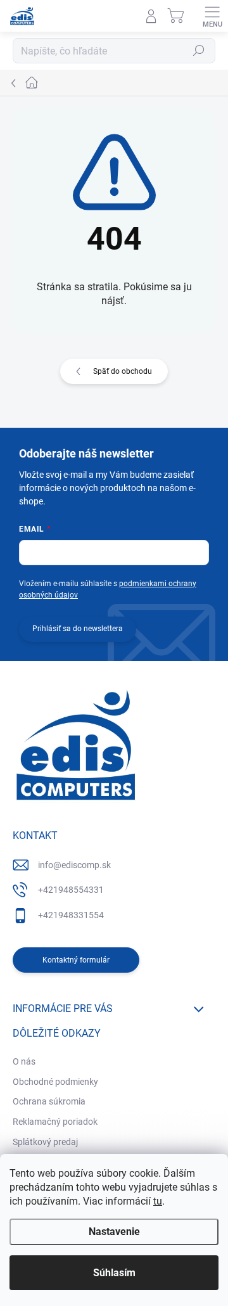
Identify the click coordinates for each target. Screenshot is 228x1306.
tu (157, 1201)
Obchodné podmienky (55, 1082)
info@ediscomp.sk (74, 865)
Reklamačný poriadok (55, 1122)
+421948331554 (71, 915)
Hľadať (199, 50)
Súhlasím (114, 1273)
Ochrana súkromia (49, 1101)
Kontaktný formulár (76, 960)
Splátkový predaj (45, 1142)
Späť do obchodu (122, 371)
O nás (24, 1061)
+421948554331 (71, 890)
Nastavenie (114, 1232)
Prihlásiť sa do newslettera (77, 628)
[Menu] (212, 16)
